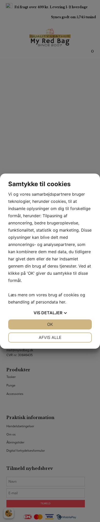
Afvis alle (50, 337)
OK (50, 324)
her (62, 302)
